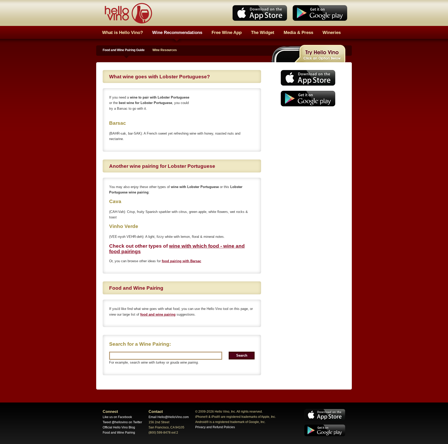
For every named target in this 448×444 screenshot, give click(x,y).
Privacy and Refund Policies (215, 427)
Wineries (332, 32)
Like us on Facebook (117, 417)
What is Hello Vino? (122, 32)
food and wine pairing (158, 314)
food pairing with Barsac (181, 261)
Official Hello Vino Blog (119, 427)
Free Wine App (227, 32)
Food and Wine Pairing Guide (124, 50)
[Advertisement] (306, 149)
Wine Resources (164, 50)
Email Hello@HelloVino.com (169, 417)
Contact (156, 412)
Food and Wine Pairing (119, 432)
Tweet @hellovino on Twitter (122, 422)
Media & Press (298, 32)
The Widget (262, 32)
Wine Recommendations (177, 32)
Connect (110, 412)
